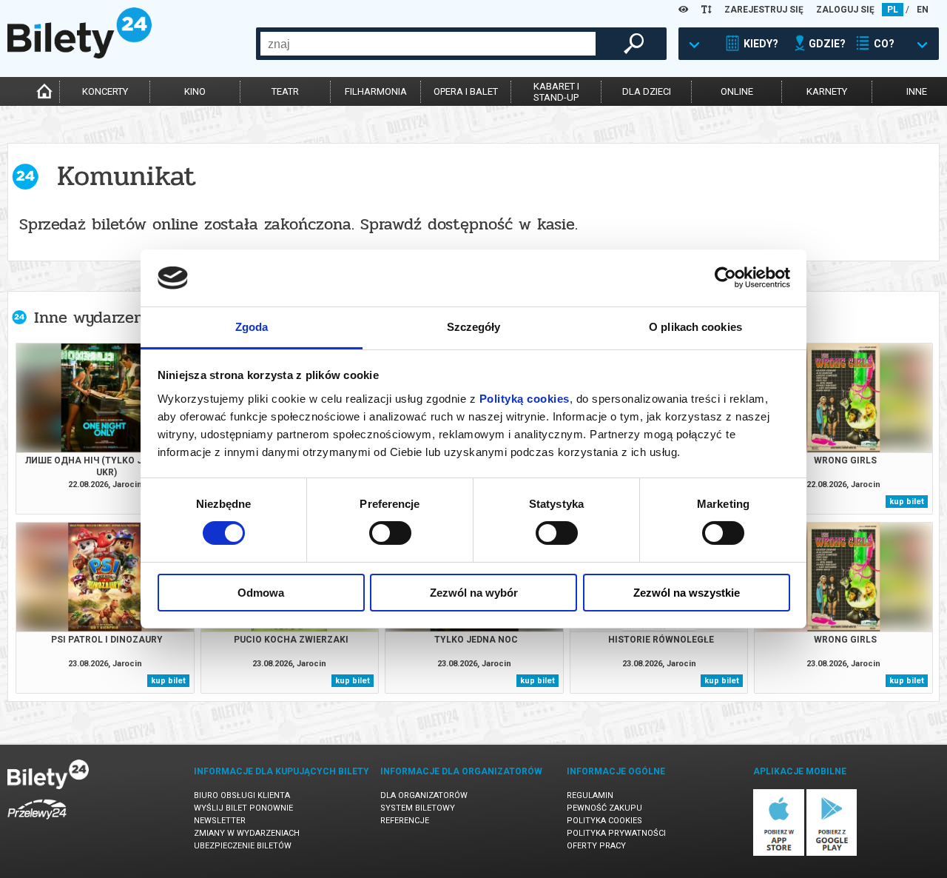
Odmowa (260, 592)
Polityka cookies (604, 820)
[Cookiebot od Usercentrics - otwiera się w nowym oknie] (725, 278)
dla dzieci (646, 91)
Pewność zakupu (604, 808)
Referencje (404, 820)
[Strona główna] (79, 55)
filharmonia (376, 91)
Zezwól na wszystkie (686, 592)
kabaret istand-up (556, 92)
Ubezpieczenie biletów (242, 846)
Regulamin (590, 795)
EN (923, 9)
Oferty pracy (596, 846)
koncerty (105, 91)
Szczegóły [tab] (474, 327)
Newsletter (220, 820)
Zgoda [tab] (252, 327)
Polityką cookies (524, 398)
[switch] (390, 533)
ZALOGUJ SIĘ (845, 9)
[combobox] (428, 43)
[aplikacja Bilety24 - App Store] (778, 853)
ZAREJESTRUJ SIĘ (763, 9)
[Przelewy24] (37, 822)
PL (892, 9)
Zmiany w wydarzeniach (247, 833)
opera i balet (466, 91)
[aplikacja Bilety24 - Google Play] (831, 853)
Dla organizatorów (424, 795)
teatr (285, 91)
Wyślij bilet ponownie (243, 808)
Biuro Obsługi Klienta (242, 795)
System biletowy (417, 808)
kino (195, 91)
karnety (826, 91)
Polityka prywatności (616, 833)
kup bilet (906, 501)
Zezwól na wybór (474, 592)
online (737, 91)
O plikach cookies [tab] (695, 327)
